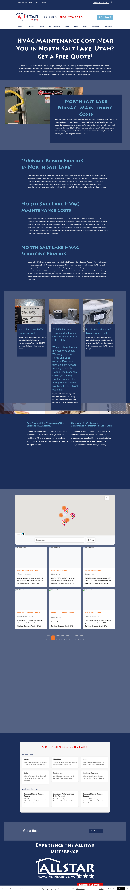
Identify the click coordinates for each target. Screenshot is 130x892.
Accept (121, 889)
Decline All (111, 889)
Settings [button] (101, 889)
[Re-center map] (107, 498)
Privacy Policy (80, 889)
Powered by (19, 534)
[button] (112, 2)
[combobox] (101, 2)
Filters (92, 540)
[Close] (127, 888)
